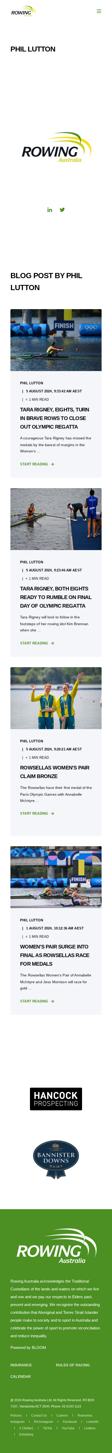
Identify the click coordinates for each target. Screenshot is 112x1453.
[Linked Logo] (56, 1099)
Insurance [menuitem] (21, 1365)
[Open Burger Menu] (99, 11)
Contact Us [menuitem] (39, 1415)
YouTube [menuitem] (68, 1428)
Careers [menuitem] (63, 1415)
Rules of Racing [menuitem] (73, 1365)
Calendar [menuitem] (20, 1376)
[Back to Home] (23, 11)
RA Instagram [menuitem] (44, 1422)
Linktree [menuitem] (90, 1428)
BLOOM (39, 1347)
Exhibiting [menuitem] (26, 1434)
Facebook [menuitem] (70, 1422)
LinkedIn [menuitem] (92, 1422)
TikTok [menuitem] (48, 1428)
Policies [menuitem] (16, 1415)
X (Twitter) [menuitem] (26, 1428)
